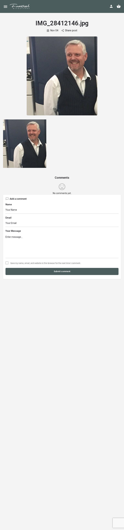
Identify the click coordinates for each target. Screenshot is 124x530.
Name (8, 204)
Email (8, 217)
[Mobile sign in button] (111, 6)
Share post (71, 30)
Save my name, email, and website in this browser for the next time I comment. (45, 263)
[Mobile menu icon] (5, 6)
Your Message (13, 231)
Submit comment (62, 271)
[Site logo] (22, 6)
